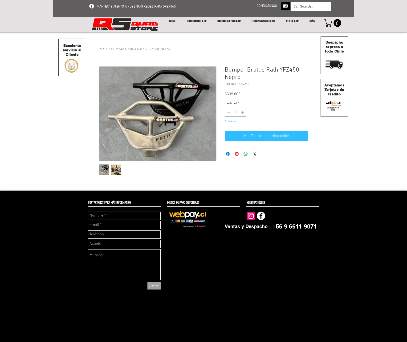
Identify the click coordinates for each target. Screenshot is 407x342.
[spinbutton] (235, 112)
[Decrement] (228, 112)
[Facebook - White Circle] (91, 6)
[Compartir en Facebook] (228, 154)
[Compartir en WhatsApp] (245, 154)
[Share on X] (254, 154)
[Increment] (243, 112)
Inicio (103, 49)
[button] (333, 23)
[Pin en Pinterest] (237, 154)
